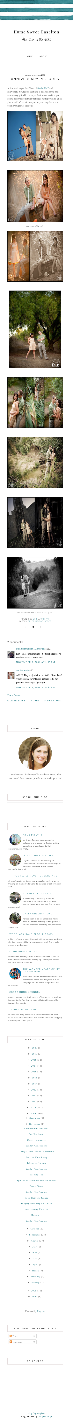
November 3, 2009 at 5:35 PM (35, 662)
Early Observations (37, 913)
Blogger (40, 1310)
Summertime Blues (23, 951)
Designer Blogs (45, 1416)
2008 (34, 1290)
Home (29, 56)
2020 (34, 1047)
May (35, 1258)
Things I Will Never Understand (33, 876)
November (34, 1123)
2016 (34, 1071)
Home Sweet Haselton (36, 31)
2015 (34, 1077)
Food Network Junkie (36, 1197)
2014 (34, 1083)
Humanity (36, 1215)
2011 (34, 1101)
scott (48, 621)
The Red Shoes (37, 1134)
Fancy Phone (36, 1186)
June (34, 1252)
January (35, 1282)
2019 (34, 1053)
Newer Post (53, 700)
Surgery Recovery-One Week (36, 1203)
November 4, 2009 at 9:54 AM (35, 687)
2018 (34, 1059)
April (35, 1264)
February (35, 1276)
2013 (34, 1089)
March (35, 1270)
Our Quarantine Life (38, 855)
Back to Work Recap (36, 1157)
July (35, 1246)
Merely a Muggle (36, 1139)
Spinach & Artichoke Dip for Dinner (36, 1180)
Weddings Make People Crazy (31, 934)
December (34, 1117)
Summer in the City (37, 893)
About (44, 56)
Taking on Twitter (22, 1009)
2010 (33, 1107)
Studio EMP (43, 88)
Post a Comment (15, 695)
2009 (33, 1113)
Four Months (32, 835)
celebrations (35, 621)
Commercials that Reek (36, 1128)
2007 (34, 1296)
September (34, 1234)
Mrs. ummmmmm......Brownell (30, 648)
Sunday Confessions (36, 1145)
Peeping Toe (36, 1174)
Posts (15, 1336)
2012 (34, 1095)
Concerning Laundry (25, 992)
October (35, 1228)
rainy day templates (36, 1413)
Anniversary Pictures (36, 1209)
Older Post (16, 700)
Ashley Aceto (22, 670)
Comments (17, 1341)
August (35, 1240)
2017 (34, 1065)
